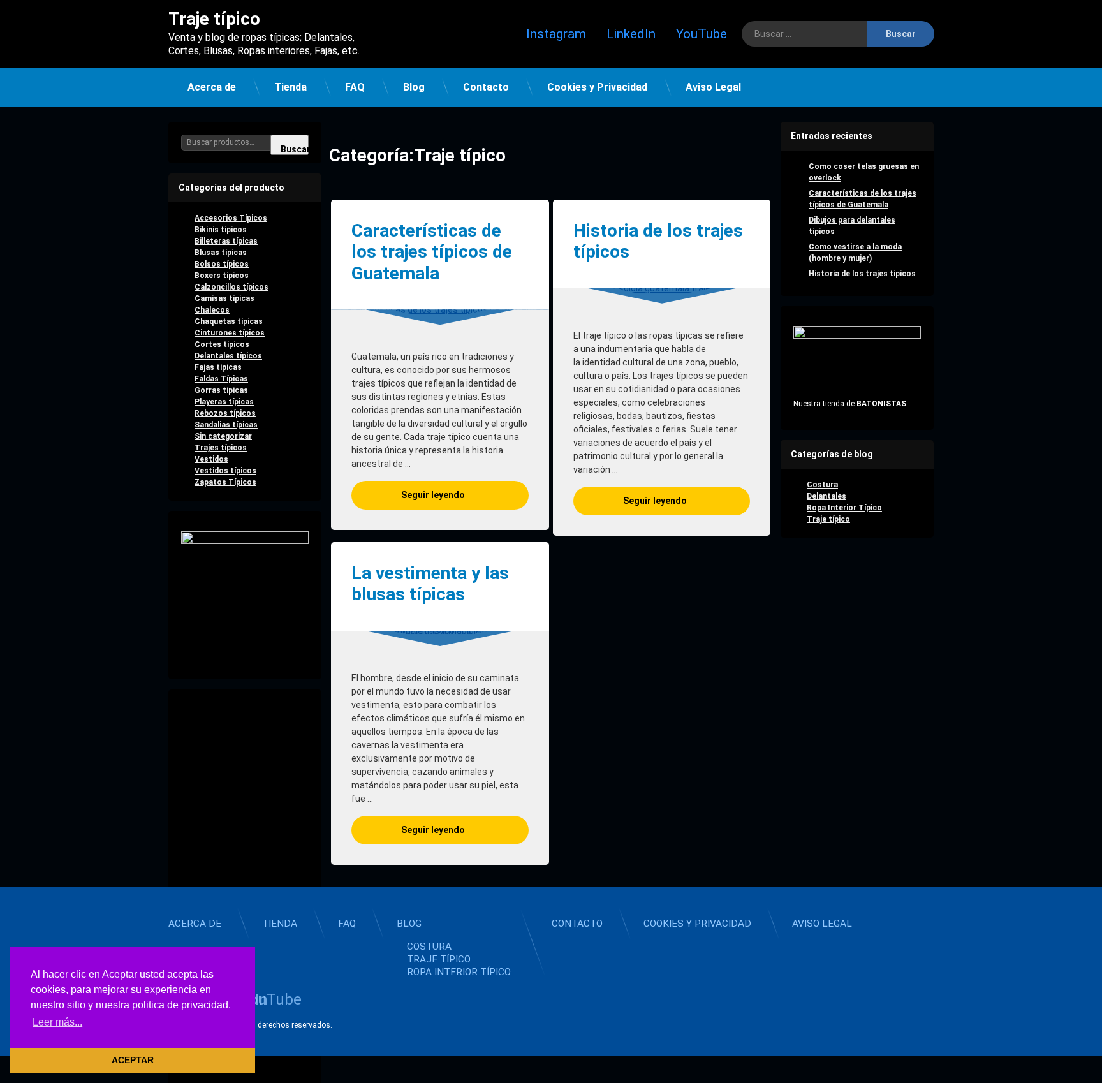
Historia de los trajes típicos (658, 241)
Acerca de (211, 87)
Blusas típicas (221, 252)
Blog (414, 87)
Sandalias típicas (226, 424)
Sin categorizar (223, 436)
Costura (822, 484)
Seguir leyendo (464, 494)
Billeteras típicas (226, 241)
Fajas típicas (218, 367)
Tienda (290, 87)
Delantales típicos (228, 355)
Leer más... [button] (57, 1022)
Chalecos (212, 310)
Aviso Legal (713, 87)
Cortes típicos (222, 344)
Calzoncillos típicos (231, 287)
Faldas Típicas (221, 378)
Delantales (826, 496)
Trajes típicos (221, 447)
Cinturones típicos (230, 332)
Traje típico (828, 519)
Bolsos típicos (222, 264)
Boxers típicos (222, 275)
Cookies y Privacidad (597, 87)
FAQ (355, 87)
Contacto (486, 87)
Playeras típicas (224, 401)
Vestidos (211, 459)
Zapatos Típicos (225, 482)
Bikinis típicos (221, 229)
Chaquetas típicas (229, 321)
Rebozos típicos (225, 413)
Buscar (295, 149)
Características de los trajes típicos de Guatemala (431, 252)
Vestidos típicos (225, 470)
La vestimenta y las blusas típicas (430, 584)
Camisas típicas (224, 298)
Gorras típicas (221, 390)
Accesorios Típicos (231, 218)
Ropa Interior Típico (844, 507)
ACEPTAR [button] (133, 1060)
